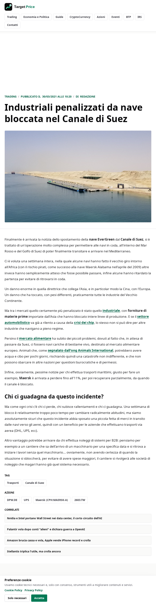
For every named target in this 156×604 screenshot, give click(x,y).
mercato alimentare (35, 338)
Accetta (39, 598)
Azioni (101, 17)
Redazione (87, 96)
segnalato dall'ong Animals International (80, 350)
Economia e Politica (36, 17)
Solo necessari (17, 598)
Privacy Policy (34, 590)
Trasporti (13, 483)
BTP (128, 17)
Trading (12, 17)
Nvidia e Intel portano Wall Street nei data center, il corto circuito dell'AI (54, 518)
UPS (26, 500)
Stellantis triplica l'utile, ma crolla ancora (34, 551)
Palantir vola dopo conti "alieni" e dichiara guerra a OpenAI (46, 529)
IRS (140, 17)
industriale (111, 310)
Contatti (12, 25)
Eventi (115, 17)
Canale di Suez (34, 483)
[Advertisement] (78, 60)
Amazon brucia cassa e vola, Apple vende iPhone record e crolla (49, 540)
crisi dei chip (84, 322)
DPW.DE (12, 500)
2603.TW (79, 500)
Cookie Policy (13, 590)
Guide (59, 17)
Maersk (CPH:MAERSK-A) (52, 500)
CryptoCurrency (80, 17)
